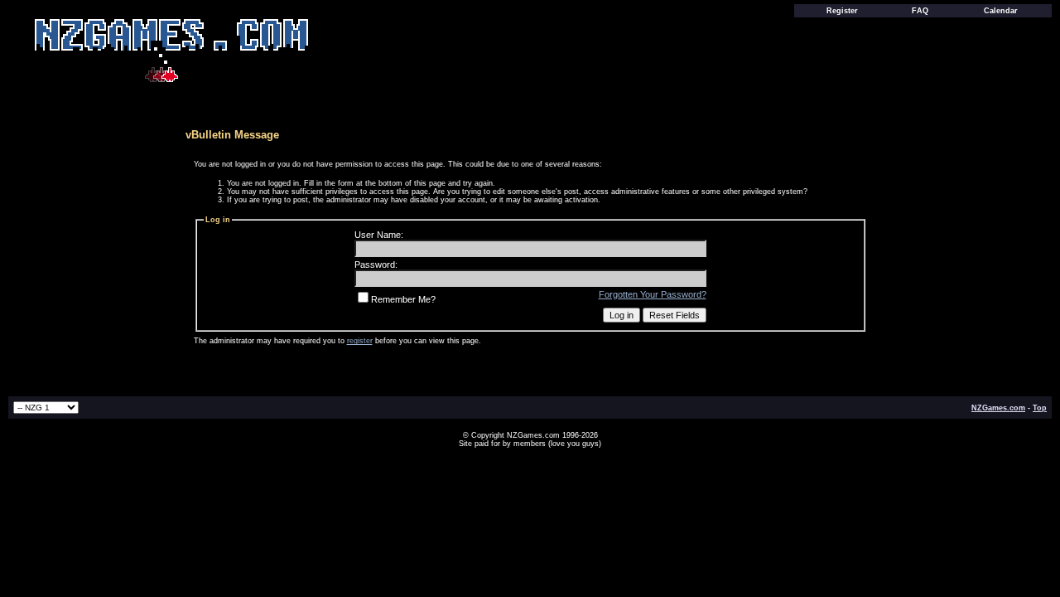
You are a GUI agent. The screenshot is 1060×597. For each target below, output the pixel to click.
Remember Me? (403, 299)
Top (1040, 408)
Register (842, 11)
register (360, 341)
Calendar (1001, 11)
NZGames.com (998, 408)
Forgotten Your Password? (652, 294)
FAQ (920, 11)
